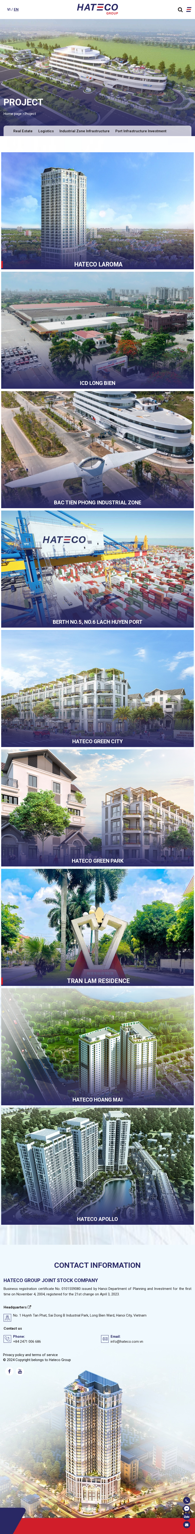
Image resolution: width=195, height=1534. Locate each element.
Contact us (13, 1328)
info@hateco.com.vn (127, 1341)
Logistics (46, 131)
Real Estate (23, 131)
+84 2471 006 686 (27, 1341)
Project (30, 114)
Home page (13, 114)
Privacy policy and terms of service (30, 1355)
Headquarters (16, 1307)
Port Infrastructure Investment (140, 131)
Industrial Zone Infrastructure (84, 131)
